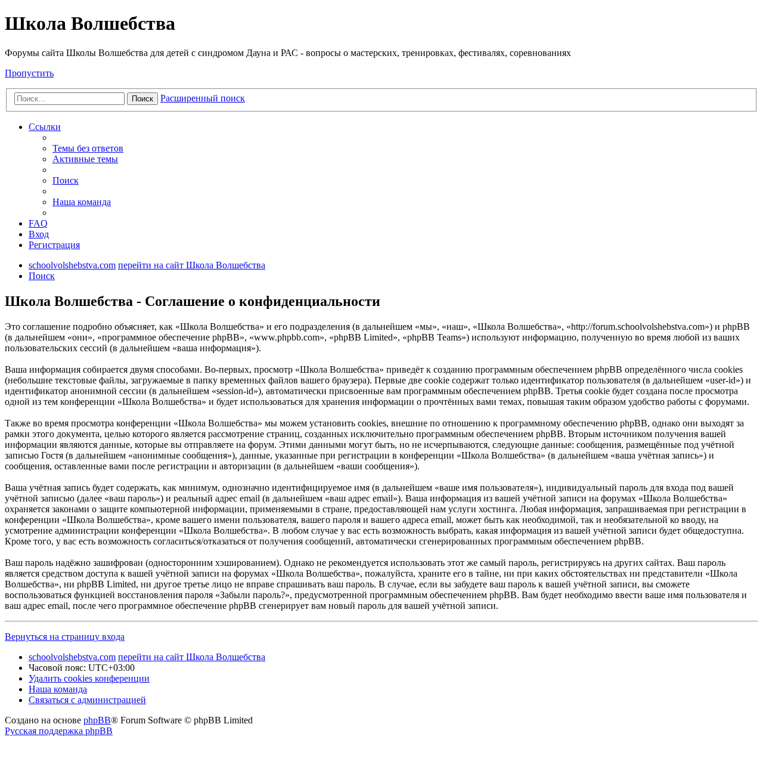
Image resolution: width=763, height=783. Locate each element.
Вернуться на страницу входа (65, 637)
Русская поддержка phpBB (59, 731)
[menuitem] (87, 148)
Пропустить (29, 73)
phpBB (97, 720)
